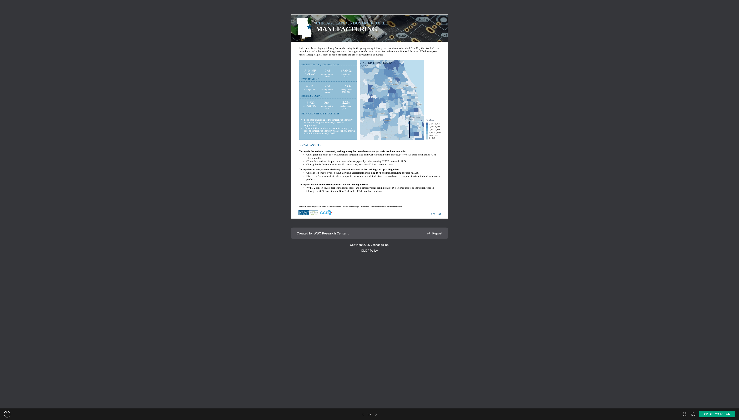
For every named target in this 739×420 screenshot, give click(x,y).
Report (436, 233)
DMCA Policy (369, 250)
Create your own (717, 414)
